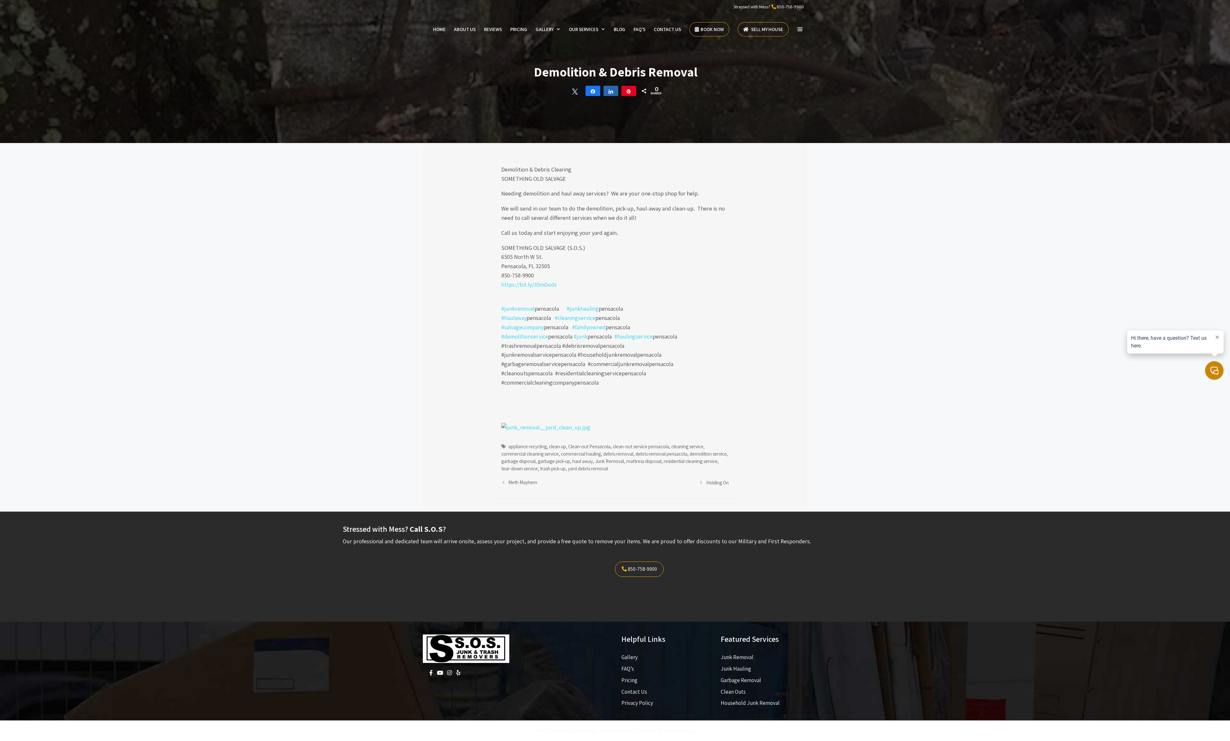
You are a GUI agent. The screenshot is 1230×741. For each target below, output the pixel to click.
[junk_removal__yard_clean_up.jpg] (545, 427)
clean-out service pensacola (641, 446)
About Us (465, 29)
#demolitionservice (524, 336)
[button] (800, 29)
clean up (557, 446)
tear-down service (519, 468)
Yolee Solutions (678, 731)
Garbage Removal (741, 680)
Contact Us (667, 29)
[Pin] (629, 91)
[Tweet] (575, 91)
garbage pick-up (554, 461)
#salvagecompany (522, 327)
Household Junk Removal (750, 702)
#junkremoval (518, 308)
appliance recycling (527, 446)
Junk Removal (609, 461)
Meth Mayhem (522, 482)
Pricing (518, 29)
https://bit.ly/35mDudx (529, 284)
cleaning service (687, 446)
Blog (619, 29)
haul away (582, 461)
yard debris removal (588, 468)
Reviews (493, 29)
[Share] (593, 91)
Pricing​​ (629, 680)
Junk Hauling (736, 668)
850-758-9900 (790, 7)
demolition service (708, 453)
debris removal (618, 453)
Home (439, 29)
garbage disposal (518, 461)
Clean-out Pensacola (589, 446)
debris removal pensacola (661, 453)
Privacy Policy (637, 702)
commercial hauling (581, 453)
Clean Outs (733, 691)
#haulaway (514, 318)
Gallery (545, 29)
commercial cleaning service (530, 453)
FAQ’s (639, 29)
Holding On (717, 482)
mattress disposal (643, 461)
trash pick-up (553, 468)
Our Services (583, 29)
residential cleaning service (691, 461)
